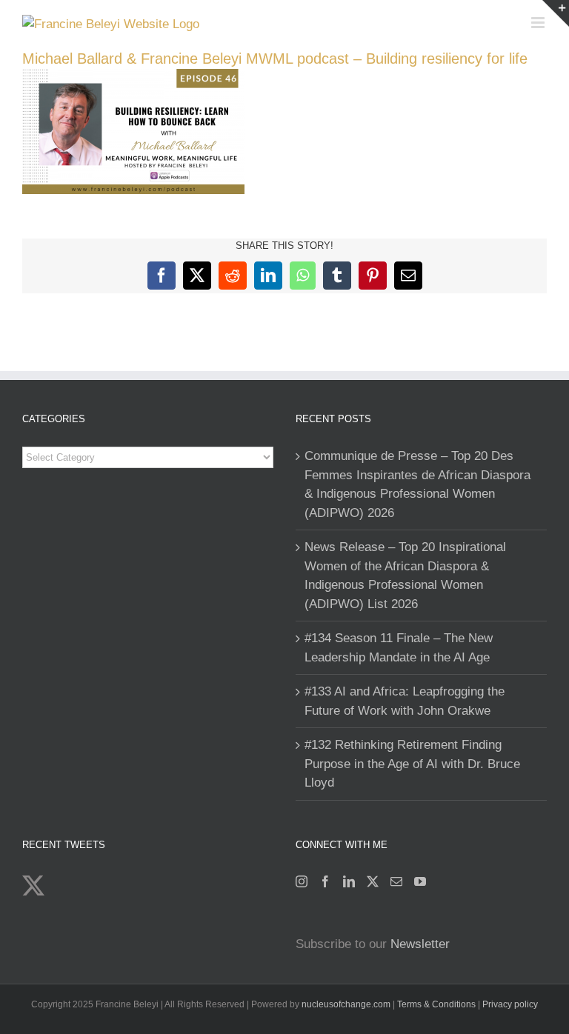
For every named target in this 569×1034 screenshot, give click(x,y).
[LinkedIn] (349, 881)
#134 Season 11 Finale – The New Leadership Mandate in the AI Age (399, 647)
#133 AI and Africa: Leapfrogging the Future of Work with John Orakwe (405, 701)
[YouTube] (420, 881)
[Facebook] (325, 881)
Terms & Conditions (437, 1004)
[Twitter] (373, 881)
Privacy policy (510, 1004)
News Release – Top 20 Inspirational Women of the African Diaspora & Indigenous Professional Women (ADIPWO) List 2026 (405, 575)
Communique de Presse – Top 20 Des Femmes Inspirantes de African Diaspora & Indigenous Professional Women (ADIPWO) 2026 (417, 484)
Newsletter (420, 944)
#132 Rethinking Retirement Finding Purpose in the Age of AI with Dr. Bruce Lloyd (412, 764)
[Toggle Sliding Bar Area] (555, 13)
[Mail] (396, 881)
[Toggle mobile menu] (539, 22)
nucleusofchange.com (346, 1004)
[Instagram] (301, 881)
